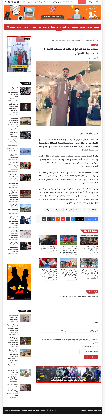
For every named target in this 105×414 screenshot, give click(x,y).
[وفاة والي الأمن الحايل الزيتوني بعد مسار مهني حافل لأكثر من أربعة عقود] (25, 107)
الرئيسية (96, 27)
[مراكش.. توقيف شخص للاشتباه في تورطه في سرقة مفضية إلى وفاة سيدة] (25, 246)
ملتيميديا (75, 27)
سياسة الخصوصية (27, 410)
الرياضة (58, 27)
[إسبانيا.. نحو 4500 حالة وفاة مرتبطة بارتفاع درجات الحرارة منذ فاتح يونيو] (25, 121)
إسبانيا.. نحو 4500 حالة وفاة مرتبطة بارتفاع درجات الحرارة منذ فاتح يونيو (13, 122)
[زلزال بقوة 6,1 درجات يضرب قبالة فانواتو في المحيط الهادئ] (25, 234)
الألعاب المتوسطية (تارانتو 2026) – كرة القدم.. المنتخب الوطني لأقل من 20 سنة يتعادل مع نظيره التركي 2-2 (68, 250)
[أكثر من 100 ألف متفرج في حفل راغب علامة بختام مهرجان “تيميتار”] (25, 341)
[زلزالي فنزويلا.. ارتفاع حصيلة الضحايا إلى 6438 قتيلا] (25, 208)
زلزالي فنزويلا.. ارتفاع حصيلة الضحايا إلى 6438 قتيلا (13, 208)
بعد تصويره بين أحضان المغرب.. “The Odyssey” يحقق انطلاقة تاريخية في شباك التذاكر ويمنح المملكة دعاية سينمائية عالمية (12, 357)
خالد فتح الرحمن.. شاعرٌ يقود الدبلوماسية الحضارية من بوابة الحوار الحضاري (12, 374)
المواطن (82, 27)
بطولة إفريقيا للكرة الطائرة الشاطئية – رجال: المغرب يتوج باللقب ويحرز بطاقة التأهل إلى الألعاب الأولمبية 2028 (69, 274)
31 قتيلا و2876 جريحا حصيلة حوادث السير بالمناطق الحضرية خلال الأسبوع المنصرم (12, 137)
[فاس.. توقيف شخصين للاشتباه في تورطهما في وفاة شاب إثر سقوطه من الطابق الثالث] (25, 91)
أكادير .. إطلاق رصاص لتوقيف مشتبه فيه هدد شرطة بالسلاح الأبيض (13, 221)
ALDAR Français (15, 27)
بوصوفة (48, 210)
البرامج (26, 27)
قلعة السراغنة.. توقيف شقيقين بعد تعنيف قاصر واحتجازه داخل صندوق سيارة (13, 195)
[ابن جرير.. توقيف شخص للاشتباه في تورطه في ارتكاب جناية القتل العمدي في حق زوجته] (25, 177)
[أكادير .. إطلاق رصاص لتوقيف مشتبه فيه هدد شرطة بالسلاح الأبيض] (25, 220)
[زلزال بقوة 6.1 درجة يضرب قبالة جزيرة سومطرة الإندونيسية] (25, 165)
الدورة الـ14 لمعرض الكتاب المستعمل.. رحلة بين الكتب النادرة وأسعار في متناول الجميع (12, 389)
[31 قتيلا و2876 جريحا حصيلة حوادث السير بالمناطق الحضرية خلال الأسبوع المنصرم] (25, 135)
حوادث (53, 27)
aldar (85, 210)
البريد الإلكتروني (92, 331)
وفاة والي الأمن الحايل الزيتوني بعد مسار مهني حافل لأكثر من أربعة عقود (13, 108)
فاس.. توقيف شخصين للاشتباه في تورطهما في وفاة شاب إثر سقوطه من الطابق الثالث (13, 93)
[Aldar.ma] (52, 12)
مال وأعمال (65, 27)
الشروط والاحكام (15, 410)
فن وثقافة (46, 27)
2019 (94, 210)
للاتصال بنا (36, 410)
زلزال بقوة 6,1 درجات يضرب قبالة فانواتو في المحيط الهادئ (13, 234)
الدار (77, 210)
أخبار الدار (89, 27)
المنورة (58, 210)
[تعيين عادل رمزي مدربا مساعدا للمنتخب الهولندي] (48, 240)
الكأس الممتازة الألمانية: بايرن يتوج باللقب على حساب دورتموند (90, 249)
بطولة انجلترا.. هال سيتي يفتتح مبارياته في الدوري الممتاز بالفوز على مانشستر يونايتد (89, 273)
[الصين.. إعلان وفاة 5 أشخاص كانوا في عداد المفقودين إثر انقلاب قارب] (25, 151)
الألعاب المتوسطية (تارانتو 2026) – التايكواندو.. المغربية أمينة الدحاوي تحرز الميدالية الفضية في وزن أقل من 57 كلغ (48, 274)
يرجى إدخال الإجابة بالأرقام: (90, 347)
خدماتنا (43, 410)
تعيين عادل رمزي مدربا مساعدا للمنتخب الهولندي (49, 248)
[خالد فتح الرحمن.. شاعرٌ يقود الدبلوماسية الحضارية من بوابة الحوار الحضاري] (25, 373)
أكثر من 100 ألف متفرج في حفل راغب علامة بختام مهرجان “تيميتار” (13, 341)
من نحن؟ (7, 410)
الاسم (96, 322)
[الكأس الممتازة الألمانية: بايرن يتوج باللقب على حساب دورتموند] (89, 240)
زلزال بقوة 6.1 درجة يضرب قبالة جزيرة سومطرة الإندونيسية (13, 166)
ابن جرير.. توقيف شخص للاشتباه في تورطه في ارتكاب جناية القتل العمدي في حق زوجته (13, 180)
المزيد (34, 27)
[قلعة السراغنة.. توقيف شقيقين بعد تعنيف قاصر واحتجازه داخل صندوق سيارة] (25, 194)
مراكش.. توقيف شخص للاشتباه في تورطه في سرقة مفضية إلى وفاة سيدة (13, 247)
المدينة (68, 210)
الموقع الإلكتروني (62, 331)
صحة (39, 27)
